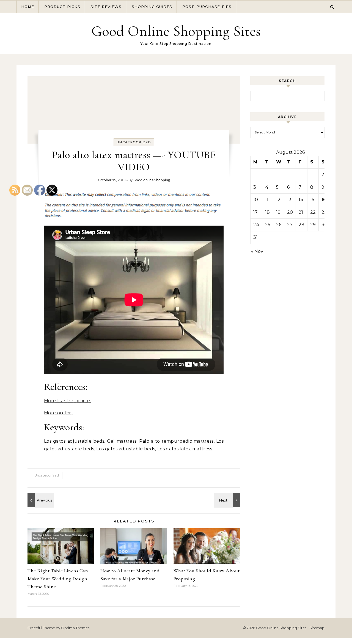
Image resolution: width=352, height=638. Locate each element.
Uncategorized (134, 142)
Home (27, 6)
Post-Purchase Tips (207, 6)
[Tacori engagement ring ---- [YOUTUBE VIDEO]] (227, 500)
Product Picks (62, 6)
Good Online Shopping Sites (176, 31)
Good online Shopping (151, 179)
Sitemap (316, 628)
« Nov (257, 251)
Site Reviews (106, 6)
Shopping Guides (152, 6)
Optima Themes (75, 628)
